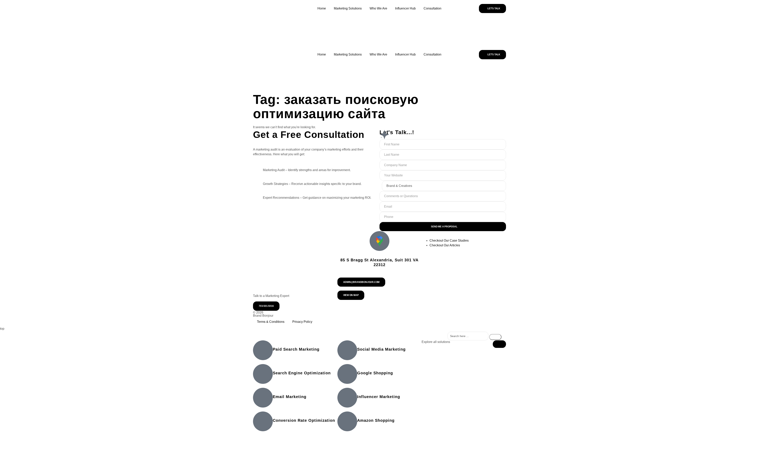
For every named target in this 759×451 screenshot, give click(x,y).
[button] (499, 344)
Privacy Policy (302, 321)
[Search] (495, 337)
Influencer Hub (405, 8)
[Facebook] (435, 316)
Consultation (432, 8)
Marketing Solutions (348, 8)
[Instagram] (410, 316)
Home (321, 8)
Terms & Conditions (270, 321)
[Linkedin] (384, 316)
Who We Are (378, 8)
